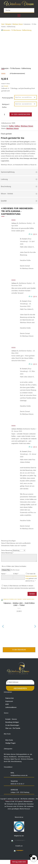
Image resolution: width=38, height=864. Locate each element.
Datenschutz (9, 698)
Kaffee (11, 126)
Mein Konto (9, 740)
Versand (6, 86)
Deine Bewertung (6, 550)
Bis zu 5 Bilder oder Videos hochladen (14, 566)
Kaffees (17, 126)
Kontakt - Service (11, 719)
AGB (7, 704)
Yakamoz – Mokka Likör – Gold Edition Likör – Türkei (19, 604)
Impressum (9, 701)
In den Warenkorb (20, 114)
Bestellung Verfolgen (12, 722)
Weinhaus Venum (17, 24)
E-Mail (15, 573)
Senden (32, 594)
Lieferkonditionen (11, 707)
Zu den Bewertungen (12, 725)
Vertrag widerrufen (19, 862)
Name (3, 573)
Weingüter (8, 24)
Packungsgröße (7, 98)
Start (2, 24)
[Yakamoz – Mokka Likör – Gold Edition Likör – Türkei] (17, 599)
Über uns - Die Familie (12, 728)
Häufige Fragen (10, 743)
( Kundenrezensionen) (17, 73)
